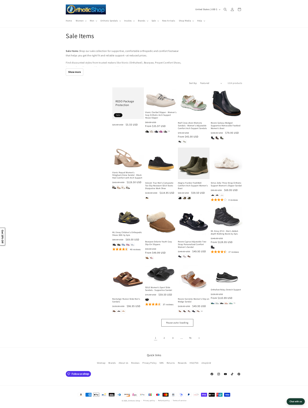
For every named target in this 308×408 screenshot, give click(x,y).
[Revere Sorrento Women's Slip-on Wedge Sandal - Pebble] (189, 311)
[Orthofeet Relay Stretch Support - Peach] (226, 303)
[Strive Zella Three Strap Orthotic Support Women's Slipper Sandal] (226, 163)
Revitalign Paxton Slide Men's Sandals (126, 300)
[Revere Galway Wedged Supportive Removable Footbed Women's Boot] (226, 103)
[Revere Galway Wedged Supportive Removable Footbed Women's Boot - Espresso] (217, 138)
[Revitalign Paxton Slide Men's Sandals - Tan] (123, 311)
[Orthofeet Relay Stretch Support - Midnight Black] (222, 303)
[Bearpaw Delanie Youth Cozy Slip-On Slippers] (161, 222)
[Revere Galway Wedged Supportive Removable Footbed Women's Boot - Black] (213, 138)
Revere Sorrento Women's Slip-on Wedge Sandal (193, 300)
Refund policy (164, 400)
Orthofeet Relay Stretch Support (226, 289)
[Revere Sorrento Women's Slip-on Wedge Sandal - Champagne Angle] (198, 311)
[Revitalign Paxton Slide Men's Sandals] (128, 279)
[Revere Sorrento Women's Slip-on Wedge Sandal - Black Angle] (194, 311)
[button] (81, 20)
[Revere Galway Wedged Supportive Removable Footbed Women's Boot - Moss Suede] (222, 138)
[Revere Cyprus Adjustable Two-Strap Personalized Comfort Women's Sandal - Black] (180, 256)
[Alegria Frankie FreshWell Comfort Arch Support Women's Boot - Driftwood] (184, 198)
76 (190, 337)
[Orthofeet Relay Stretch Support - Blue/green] (213, 303)
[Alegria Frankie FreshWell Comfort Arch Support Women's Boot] (194, 163)
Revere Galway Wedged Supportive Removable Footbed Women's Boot (225, 126)
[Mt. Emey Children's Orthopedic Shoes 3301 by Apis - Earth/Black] (119, 244)
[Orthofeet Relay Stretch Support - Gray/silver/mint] (217, 303)
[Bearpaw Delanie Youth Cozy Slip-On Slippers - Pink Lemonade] (152, 258)
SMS (161, 362)
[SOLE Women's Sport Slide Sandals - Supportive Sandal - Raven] (147, 300)
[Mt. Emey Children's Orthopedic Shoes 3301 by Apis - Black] (114, 244)
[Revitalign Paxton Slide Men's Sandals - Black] (119, 311)
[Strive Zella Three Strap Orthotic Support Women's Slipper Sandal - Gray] (217, 195)
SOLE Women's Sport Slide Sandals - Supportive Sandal (158, 288)
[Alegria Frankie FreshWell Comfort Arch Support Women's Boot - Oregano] (189, 198)
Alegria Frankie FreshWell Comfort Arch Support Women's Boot (193, 186)
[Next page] (198, 338)
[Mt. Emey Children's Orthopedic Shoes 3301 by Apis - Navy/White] (123, 244)
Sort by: (193, 83)
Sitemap (101, 362)
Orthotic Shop (134, 401)
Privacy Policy (149, 362)
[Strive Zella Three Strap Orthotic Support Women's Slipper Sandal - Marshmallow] (222, 195)
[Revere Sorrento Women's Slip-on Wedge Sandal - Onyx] (184, 311)
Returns (171, 362)
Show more (74, 72)
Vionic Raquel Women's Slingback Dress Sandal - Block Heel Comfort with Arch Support (127, 175)
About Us (123, 362)
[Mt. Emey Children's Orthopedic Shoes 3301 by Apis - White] (132, 244)
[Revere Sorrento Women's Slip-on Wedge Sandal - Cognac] (180, 311)
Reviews (135, 362)
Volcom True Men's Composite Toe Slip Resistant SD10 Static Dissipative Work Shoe (159, 186)
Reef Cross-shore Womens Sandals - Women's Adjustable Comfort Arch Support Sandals (192, 126)
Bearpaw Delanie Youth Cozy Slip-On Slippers (158, 243)
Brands (112, 362)
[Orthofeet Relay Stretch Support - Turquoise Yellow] (231, 303)
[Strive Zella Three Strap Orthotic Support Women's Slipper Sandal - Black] (213, 195)
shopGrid (206, 362)
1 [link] (155, 337)
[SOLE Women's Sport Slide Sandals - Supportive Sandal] (161, 274)
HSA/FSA (194, 362)
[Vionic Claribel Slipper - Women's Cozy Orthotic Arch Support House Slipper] (161, 97)
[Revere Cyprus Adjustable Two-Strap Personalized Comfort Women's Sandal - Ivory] (184, 256)
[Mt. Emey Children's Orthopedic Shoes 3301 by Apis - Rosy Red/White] (128, 244)
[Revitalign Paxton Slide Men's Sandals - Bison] (114, 311)
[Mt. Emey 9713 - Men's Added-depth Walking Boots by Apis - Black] (213, 247)
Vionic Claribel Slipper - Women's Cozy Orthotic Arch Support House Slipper (160, 115)
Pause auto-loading (177, 322)
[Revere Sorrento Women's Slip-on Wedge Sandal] (194, 279)
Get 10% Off (2, 236)
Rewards (182, 362)
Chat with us (296, 401)
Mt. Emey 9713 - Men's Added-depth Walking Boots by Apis (225, 232)
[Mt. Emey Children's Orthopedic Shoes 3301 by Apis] (128, 217)
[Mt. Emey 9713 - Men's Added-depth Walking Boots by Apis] (226, 216)
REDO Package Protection (125, 103)
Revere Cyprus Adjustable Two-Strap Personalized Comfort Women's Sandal (192, 244)
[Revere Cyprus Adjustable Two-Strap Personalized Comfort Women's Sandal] (194, 222)
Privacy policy (149, 400)
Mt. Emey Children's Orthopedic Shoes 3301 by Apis (127, 233)
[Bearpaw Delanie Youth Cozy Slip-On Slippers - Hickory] (147, 258)
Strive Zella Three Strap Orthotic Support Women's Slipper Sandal (226, 184)
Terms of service (179, 400)
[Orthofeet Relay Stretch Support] (226, 275)
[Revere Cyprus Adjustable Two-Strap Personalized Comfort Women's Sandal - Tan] (189, 256)
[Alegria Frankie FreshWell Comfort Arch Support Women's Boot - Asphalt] (180, 198)
